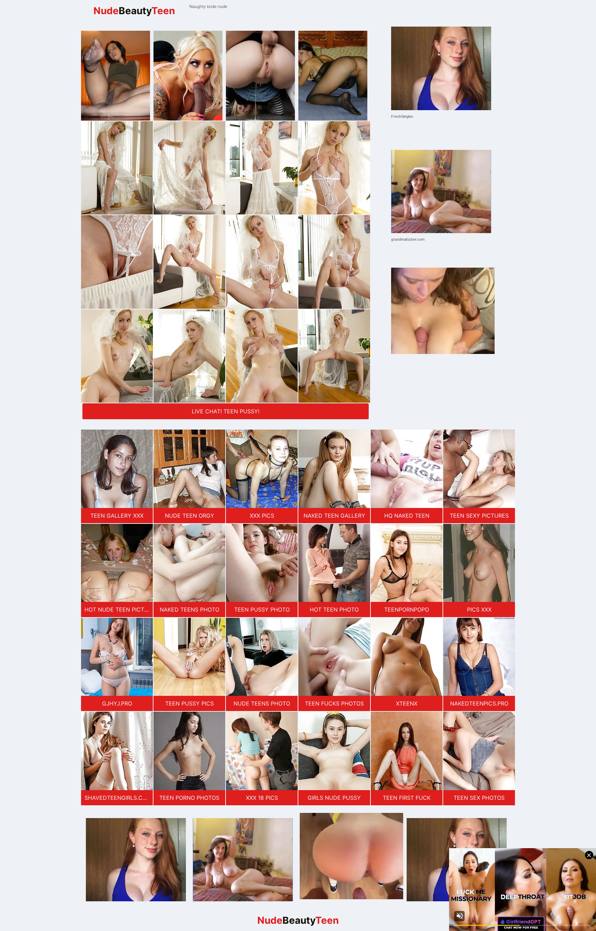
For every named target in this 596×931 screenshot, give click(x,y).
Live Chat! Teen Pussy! (225, 411)
